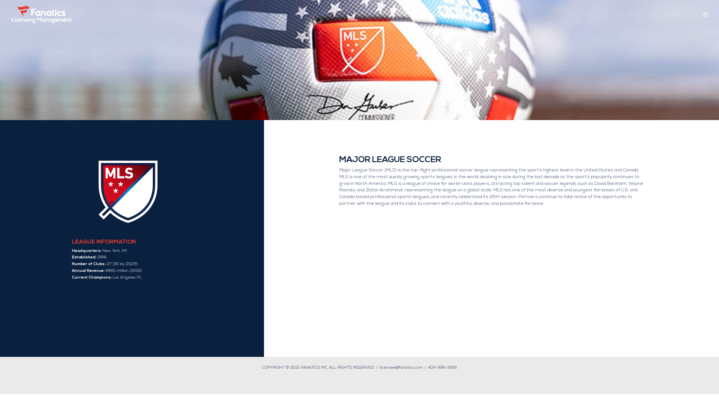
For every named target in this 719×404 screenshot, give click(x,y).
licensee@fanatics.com (401, 368)
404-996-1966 (442, 368)
